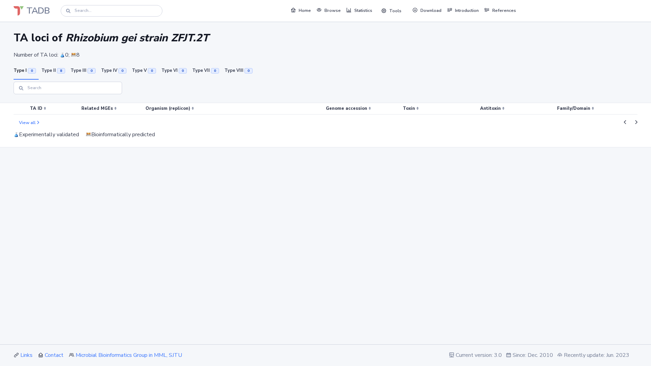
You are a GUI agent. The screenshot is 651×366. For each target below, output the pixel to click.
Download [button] (430, 10)
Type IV (112, 70)
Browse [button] (332, 10)
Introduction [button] (467, 10)
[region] (325, 109)
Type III (82, 70)
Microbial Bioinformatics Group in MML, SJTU (129, 355)
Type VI (172, 70)
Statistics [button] (363, 10)
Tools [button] (395, 11)
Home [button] (305, 10)
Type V (142, 70)
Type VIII (237, 70)
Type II (51, 70)
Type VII (204, 70)
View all (27, 123)
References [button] (504, 10)
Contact (54, 355)
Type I (23, 70)
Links (26, 355)
